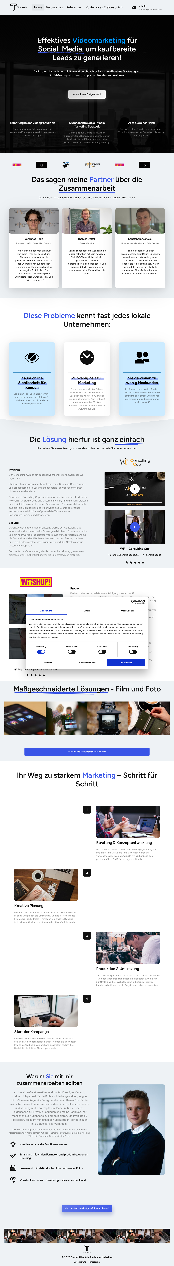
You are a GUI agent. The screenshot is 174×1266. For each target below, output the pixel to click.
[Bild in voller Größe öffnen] (23, 165)
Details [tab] (87, 610)
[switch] (72, 652)
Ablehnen (47, 662)
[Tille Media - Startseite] (18, 7)
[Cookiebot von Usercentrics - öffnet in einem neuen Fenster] (133, 602)
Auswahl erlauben (87, 662)
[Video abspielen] (135, 489)
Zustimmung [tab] (46, 610)
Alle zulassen (126, 662)
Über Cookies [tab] (127, 610)
